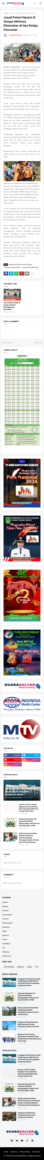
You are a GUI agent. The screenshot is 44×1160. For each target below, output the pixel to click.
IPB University (9, 967)
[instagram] (27, 1141)
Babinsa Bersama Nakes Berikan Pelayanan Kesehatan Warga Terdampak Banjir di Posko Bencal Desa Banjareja (29, 837)
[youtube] (22, 1141)
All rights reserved (34, 1156)
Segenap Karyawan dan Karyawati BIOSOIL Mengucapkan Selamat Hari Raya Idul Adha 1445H (29, 822)
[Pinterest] (21, 274)
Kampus (5, 919)
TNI (3, 948)
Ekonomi (5, 910)
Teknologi (5, 952)
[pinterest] (32, 1141)
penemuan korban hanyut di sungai (22, 13)
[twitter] (17, 1141)
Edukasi (5, 906)
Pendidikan (6, 944)
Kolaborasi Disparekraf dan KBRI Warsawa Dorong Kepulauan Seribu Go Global (28, 1024)
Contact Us (36, 1152)
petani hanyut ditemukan (30, 267)
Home (6, 13)
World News (6, 956)
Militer (4, 931)
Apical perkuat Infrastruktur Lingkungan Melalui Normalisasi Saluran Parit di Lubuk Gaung (28, 1011)
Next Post (37, 343)
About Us (14, 1152)
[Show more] (32, 274)
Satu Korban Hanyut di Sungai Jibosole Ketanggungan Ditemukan (12, 306)
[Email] (27, 274)
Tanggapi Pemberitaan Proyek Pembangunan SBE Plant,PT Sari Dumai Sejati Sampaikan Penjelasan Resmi (29, 982)
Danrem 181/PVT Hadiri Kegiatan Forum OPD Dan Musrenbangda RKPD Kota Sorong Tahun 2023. (29, 808)
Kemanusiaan (7, 923)
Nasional (5, 935)
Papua (4, 939)
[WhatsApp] (16, 274)
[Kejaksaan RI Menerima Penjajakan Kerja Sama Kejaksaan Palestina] (9, 1116)
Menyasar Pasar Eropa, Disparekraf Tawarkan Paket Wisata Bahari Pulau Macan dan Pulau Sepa (29, 1037)
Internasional (7, 915)
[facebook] (12, 1141)
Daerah (5, 902)
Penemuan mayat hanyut (12, 267)
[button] (3, 4)
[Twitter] (11, 274)
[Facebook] (6, 274)
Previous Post (8, 343)
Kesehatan (6, 927)
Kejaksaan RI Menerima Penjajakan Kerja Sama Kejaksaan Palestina (26, 1115)
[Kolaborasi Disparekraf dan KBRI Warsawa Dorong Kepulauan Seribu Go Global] (9, 1025)
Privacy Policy (25, 1152)
